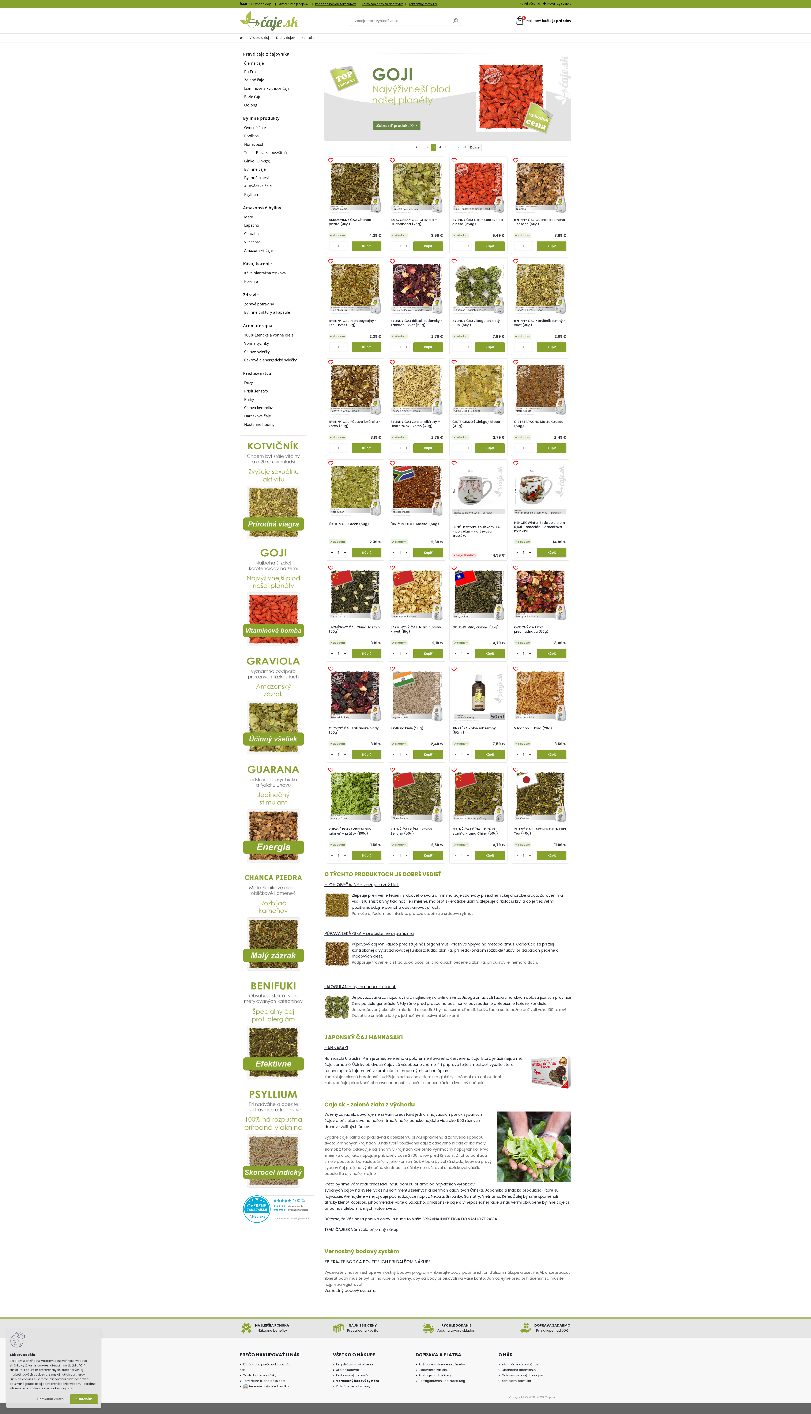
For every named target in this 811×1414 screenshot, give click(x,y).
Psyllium (251, 194)
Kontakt (308, 37)
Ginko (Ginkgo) (257, 160)
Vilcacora (252, 241)
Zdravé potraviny (259, 304)
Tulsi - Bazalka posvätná (265, 152)
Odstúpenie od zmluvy (353, 1386)
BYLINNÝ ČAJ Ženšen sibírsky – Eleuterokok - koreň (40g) (415, 424)
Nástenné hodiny (259, 424)
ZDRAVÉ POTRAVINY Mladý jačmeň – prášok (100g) (350, 831)
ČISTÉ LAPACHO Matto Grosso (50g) (538, 424)
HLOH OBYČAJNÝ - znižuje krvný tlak (361, 885)
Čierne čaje (254, 63)
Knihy (249, 399)
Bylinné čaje (255, 169)
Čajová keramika (258, 407)
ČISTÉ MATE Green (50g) (349, 524)
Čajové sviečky (257, 351)
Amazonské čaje (258, 250)
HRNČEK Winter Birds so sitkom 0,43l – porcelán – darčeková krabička (539, 527)
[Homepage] (241, 38)
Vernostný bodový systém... (350, 1290)
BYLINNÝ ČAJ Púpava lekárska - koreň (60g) (354, 424)
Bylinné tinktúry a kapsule (267, 312)
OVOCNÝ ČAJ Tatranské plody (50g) (354, 730)
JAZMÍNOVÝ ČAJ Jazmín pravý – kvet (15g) (416, 629)
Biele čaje (252, 96)
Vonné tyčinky (256, 343)
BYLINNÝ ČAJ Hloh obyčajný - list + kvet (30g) (352, 323)
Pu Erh (250, 71)
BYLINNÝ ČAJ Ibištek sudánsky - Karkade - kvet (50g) (416, 323)
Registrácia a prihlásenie (354, 1364)
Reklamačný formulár (352, 1375)
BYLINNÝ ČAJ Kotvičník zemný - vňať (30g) (539, 323)
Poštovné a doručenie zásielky (442, 1364)
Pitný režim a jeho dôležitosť (264, 1381)
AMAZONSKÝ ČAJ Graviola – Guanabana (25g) (414, 222)
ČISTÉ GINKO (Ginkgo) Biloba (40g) (476, 424)
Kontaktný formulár (423, 4)
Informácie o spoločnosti (521, 1364)
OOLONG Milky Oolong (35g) (475, 627)
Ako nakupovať (347, 1370)
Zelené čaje (254, 79)
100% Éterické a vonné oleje (269, 335)
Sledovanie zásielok (433, 1370)
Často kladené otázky (259, 1375)
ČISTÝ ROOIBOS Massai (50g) (415, 524)
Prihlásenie (532, 3)
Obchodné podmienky (519, 1370)
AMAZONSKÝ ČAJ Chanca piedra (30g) (350, 222)
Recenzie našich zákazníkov (335, 4)
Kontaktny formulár (516, 1381)
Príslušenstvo (256, 391)
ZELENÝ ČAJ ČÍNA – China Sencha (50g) (411, 831)
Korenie (251, 281)
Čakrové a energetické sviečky (270, 359)
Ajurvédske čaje (258, 185)
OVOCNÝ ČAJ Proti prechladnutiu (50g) (531, 629)
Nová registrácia (559, 3)
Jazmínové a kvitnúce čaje (267, 88)
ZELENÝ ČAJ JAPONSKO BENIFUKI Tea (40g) (540, 831)
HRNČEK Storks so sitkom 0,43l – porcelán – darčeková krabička (477, 531)
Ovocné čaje (255, 127)
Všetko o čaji (259, 37)
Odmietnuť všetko (50, 1399)
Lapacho (251, 225)
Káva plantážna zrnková (265, 272)
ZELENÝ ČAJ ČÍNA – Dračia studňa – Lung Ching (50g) (475, 831)
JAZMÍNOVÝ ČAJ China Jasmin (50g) (354, 629)
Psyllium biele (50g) (407, 728)
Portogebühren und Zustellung (442, 1381)
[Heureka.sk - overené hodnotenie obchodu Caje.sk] (279, 1198)
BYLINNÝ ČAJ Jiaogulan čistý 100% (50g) (476, 323)
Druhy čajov (285, 37)
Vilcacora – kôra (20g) (533, 728)
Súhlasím (84, 1399)
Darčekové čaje (257, 415)
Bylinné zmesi (256, 177)
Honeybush (254, 144)
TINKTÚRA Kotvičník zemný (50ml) (474, 730)
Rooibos (251, 135)
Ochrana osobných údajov (522, 1375)
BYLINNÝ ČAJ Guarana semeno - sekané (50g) (539, 222)
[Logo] (269, 20)
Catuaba (251, 233)
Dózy (248, 382)
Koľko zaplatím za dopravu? (382, 4)
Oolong (250, 105)
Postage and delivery (435, 1375)
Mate (248, 216)
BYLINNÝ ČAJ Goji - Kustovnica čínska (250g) (477, 222)
